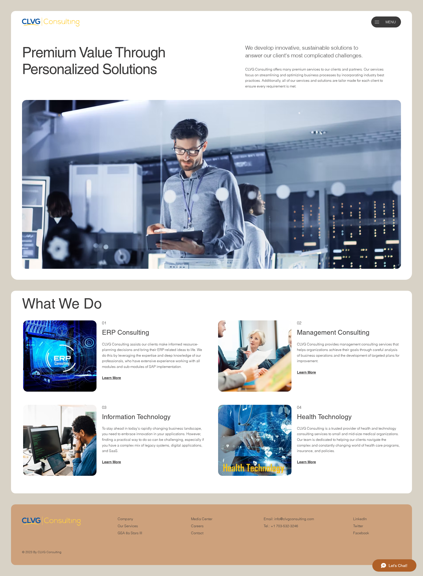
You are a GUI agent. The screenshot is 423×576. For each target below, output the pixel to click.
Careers (197, 526)
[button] (377, 22)
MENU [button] (391, 22)
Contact (197, 533)
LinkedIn (360, 519)
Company (125, 519)
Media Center (201, 519)
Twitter (358, 526)
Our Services (128, 526)
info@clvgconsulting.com (294, 519)
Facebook (361, 533)
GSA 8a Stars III (130, 533)
